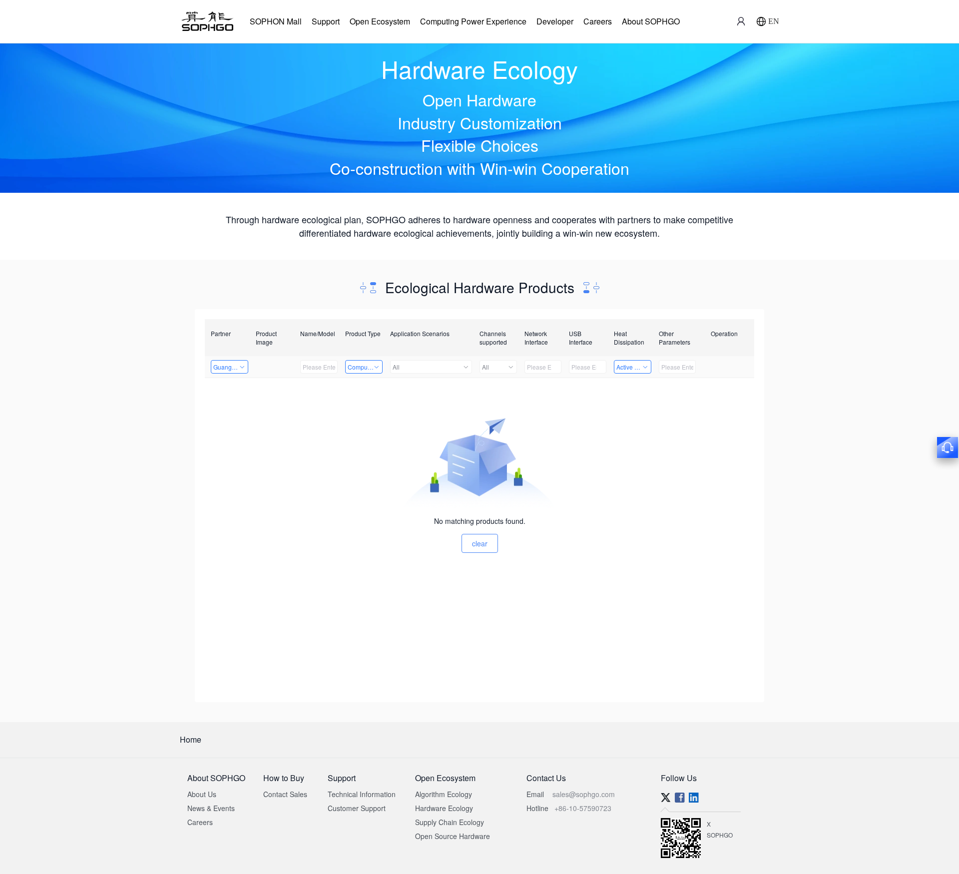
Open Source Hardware (452, 836)
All (396, 367)
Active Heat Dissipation (633, 367)
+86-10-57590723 (582, 808)
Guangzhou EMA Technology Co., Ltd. (230, 367)
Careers (597, 21)
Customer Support (357, 808)
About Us (201, 794)
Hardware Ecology (444, 808)
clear (479, 543)
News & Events (211, 808)
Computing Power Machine (365, 367)
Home (190, 739)
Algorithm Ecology (443, 794)
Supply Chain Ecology (449, 822)
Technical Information (362, 794)
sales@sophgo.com (583, 794)
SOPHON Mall (276, 21)
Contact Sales (285, 794)
